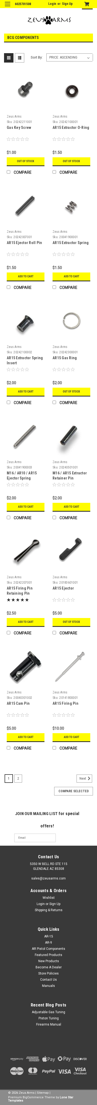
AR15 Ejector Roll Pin (24, 243)
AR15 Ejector (63, 588)
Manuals (48, 986)
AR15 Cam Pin (18, 703)
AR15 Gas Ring (65, 358)
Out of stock (25, 161)
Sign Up (67, 4)
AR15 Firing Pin (65, 703)
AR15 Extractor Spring (71, 243)
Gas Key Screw (19, 127)
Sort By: (37, 57)
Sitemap (43, 1093)
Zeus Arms (14, 116)
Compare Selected (73, 791)
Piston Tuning (49, 1018)
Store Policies (48, 973)
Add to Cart (25, 276)
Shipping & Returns (49, 910)
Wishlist (49, 898)
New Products (48, 961)
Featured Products (48, 955)
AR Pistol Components (48, 949)
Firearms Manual (48, 1024)
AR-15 (48, 936)
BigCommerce (33, 1097)
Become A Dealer (49, 967)
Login (52, 4)
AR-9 (48, 942)
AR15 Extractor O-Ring (71, 127)
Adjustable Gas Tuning (48, 1012)
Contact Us (48, 980)
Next (83, 778)
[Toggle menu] (7, 7)
